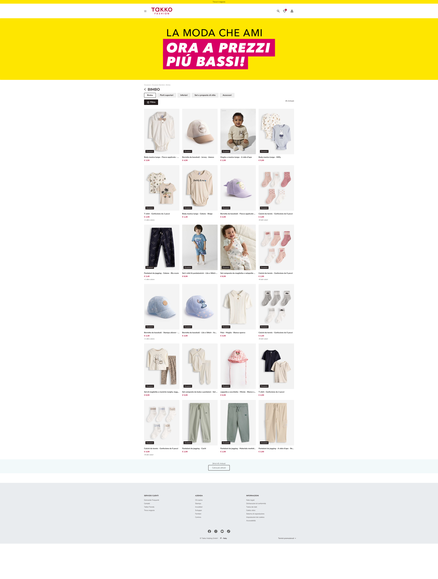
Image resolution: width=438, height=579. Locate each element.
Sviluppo (198, 510)
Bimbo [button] (151, 95)
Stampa (198, 503)
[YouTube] (222, 531)
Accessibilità (251, 520)
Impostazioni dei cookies (255, 517)
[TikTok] (228, 531)
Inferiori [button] (184, 95)
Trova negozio (149, 510)
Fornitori (198, 514)
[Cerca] (278, 10)
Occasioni (147, 85)
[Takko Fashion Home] (161, 11)
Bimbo (168, 85)
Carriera (198, 517)
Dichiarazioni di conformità (256, 503)
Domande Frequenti (151, 500)
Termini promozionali (286, 538)
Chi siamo (198, 500)
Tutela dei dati (251, 507)
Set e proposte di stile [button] (205, 95)
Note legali (250, 500)
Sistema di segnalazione (255, 514)
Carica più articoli (219, 468)
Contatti (147, 503)
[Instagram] (216, 531)
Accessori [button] (227, 95)
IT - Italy (223, 538)
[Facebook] (209, 531)
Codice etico (250, 510)
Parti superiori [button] (166, 95)
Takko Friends (149, 507)
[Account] (292, 11)
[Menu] (145, 11)
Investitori (198, 507)
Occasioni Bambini (158, 85)
